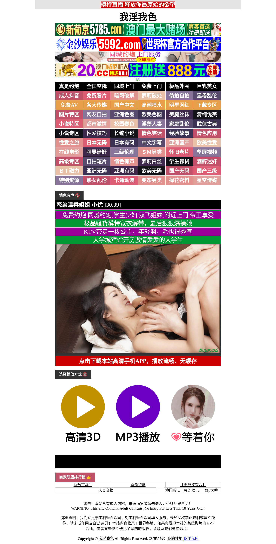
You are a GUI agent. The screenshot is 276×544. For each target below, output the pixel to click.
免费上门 (152, 86)
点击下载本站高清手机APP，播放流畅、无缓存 (138, 361)
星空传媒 (207, 180)
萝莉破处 (152, 96)
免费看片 (97, 96)
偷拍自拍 (179, 96)
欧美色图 (152, 114)
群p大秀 (211, 490)
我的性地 (174, 538)
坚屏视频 (207, 152)
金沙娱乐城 (193, 490)
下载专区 (207, 105)
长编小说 (124, 133)
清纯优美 (207, 114)
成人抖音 (69, 96)
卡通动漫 (124, 180)
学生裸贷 (179, 161)
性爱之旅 (69, 143)
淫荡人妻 (152, 124)
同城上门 (124, 86)
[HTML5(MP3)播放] (138, 442)
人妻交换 (105, 490)
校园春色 (124, 124)
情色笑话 (152, 133)
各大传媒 (97, 105)
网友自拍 (97, 114)
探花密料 (179, 180)
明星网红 (179, 105)
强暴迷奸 (97, 152)
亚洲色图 (124, 114)
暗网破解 (124, 96)
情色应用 (207, 133)
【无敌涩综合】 (193, 485)
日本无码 (97, 143)
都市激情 (97, 124)
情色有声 (124, 161)
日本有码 (124, 143)
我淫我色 (138, 17)
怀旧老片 (179, 152)
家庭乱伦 (179, 124)
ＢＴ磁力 (69, 171)
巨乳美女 (207, 86)
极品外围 (179, 86)
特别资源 (69, 180)
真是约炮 (69, 86)
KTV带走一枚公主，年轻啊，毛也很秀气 (138, 231)
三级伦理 (124, 152)
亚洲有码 (124, 171)
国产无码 (179, 171)
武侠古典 (207, 124)
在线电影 (69, 152)
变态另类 (152, 180)
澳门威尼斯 (174, 490)
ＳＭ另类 (152, 152)
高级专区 (69, 161)
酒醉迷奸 (207, 161)
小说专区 (69, 133)
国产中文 (124, 105)
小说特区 (69, 124)
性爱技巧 (97, 133)
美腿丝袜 (179, 114)
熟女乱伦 (97, 180)
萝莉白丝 (152, 161)
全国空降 (97, 86)
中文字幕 (152, 143)
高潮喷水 (152, 105)
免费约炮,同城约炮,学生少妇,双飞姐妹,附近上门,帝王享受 (138, 215)
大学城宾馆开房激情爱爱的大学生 (138, 240)
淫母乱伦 (207, 96)
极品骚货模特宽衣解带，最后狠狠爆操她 (138, 223)
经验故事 (179, 133)
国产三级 (207, 171)
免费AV (69, 105)
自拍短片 (97, 161)
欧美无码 (152, 171)
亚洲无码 (97, 171)
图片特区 (69, 114)
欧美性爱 (207, 143)
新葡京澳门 (83, 485)
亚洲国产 (179, 143)
